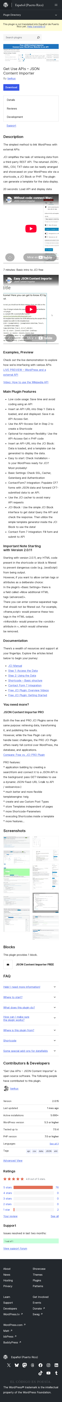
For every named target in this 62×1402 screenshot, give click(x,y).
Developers (10, 1308)
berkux (11, 78)
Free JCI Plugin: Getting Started (27, 695)
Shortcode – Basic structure (25, 680)
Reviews (12, 108)
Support (11, 125)
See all (55, 1216)
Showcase (39, 1268)
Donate (39, 1308)
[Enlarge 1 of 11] (25, 840)
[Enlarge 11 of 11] (54, 933)
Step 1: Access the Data (23, 670)
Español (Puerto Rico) (24, 1357)
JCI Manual (15, 665)
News (6, 1274)
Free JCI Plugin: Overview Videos (28, 690)
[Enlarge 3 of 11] (25, 871)
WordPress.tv (13, 1314)
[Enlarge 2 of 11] (25, 854)
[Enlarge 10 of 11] (54, 920)
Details (11, 99)
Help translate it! (36, 26)
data (41, 1151)
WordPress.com (14, 1325)
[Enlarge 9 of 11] (54, 897)
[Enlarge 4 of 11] (25, 900)
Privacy (7, 1286)
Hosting (8, 1280)
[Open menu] (56, 5)
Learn (6, 1297)
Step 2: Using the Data (22, 675)
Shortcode (9, 1040)
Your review (10, 1216)
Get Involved (41, 1297)
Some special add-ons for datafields (25, 1051)
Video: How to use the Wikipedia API (25, 382)
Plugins (37, 1280)
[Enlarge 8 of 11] (54, 868)
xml (55, 1151)
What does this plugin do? (19, 1007)
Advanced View (12, 1160)
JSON (48, 1151)
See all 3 (54, 1143)
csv (34, 1151)
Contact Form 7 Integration (24, 685)
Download (11, 87)
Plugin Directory (12, 14)
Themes (37, 1274)
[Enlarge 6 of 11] (54, 840)
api (28, 1151)
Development (15, 117)
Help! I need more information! (21, 987)
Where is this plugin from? (18, 1030)
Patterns (38, 1286)
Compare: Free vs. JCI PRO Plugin (24, 754)
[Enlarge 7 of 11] (54, 854)
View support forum (15, 1248)
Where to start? (12, 997)
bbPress (10, 1336)
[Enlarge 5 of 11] (25, 912)
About (7, 1268)
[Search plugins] (38, 37)
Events (37, 1302)
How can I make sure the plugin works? (16, 1018)
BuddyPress (12, 1342)
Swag (38, 1314)
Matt (8, 1330)
